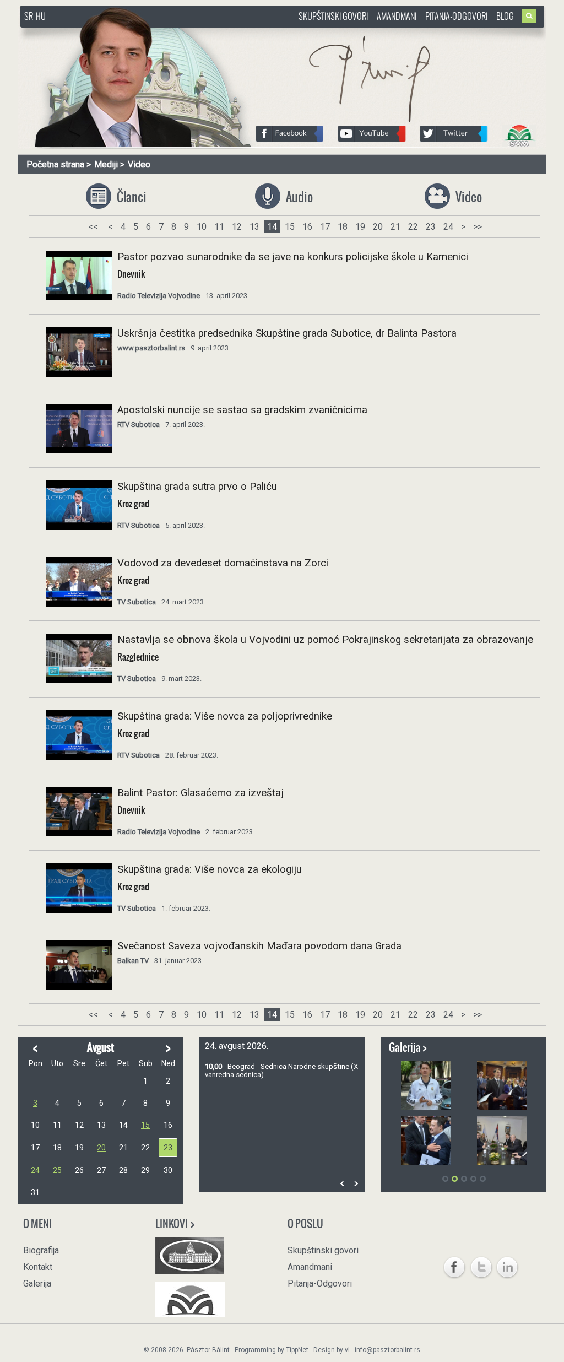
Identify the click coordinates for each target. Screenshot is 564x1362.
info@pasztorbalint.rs (387, 1350)
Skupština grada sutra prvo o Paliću (197, 486)
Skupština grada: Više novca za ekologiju (209, 869)
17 (325, 226)
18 (343, 226)
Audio (298, 197)
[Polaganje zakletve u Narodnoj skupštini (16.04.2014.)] (501, 1085)
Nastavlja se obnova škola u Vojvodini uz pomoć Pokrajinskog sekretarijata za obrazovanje (325, 640)
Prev (342, 1183)
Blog (505, 16)
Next (355, 1183)
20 (378, 226)
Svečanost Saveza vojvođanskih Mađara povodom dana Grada (259, 946)
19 (360, 226)
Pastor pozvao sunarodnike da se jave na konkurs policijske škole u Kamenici (292, 257)
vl (347, 1350)
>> (477, 226)
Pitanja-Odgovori (456, 16)
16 (307, 226)
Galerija (37, 1283)
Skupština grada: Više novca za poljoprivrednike (224, 716)
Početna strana (55, 164)
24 (448, 226)
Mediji (106, 164)
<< (93, 226)
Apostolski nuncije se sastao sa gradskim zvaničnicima (242, 410)
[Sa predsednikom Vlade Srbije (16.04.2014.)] (425, 1140)
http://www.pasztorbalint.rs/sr (108, 33)
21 (395, 226)
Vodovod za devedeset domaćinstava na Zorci (222, 563)
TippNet (297, 1350)
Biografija (41, 1250)
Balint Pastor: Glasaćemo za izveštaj (200, 793)
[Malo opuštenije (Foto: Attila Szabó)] (425, 1085)
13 (254, 226)
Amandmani (396, 16)
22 (413, 226)
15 (290, 226)
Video (139, 164)
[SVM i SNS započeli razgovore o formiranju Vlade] (501, 1140)
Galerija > (408, 1047)
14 (272, 226)
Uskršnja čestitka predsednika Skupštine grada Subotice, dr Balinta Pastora (287, 333)
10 (202, 226)
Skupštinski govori (333, 16)
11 (219, 226)
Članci (129, 197)
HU (41, 16)
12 (237, 226)
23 (431, 226)
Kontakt (37, 1267)
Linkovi (172, 1223)
